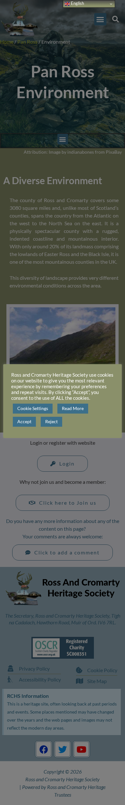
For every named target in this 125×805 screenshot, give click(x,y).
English (77, 3)
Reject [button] (51, 421)
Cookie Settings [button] (32, 408)
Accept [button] (24, 421)
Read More (73, 408)
